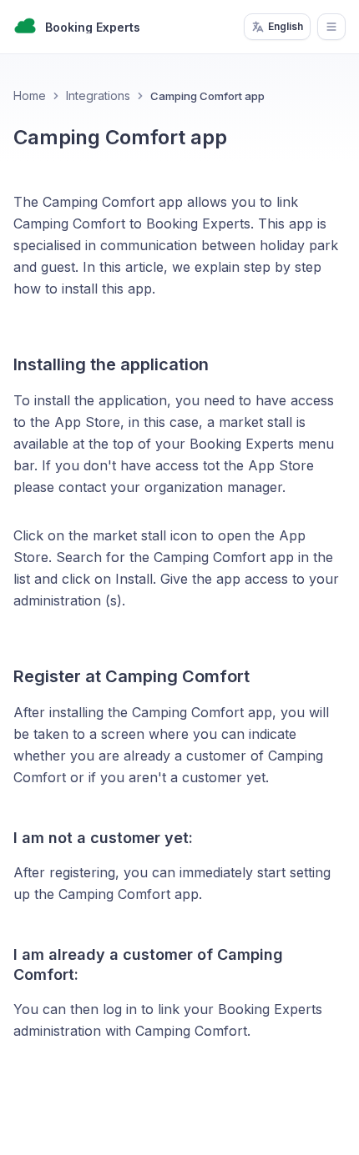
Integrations (98, 95)
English (285, 26)
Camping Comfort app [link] (207, 96)
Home (29, 95)
